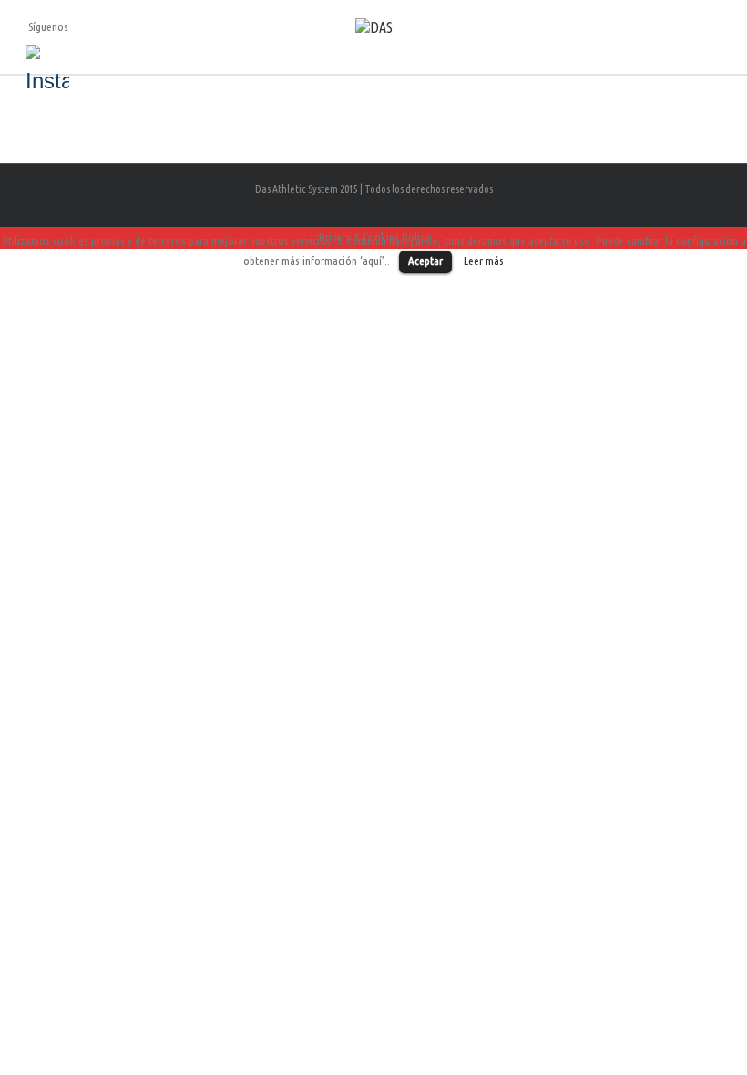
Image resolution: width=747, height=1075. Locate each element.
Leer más (484, 261)
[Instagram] (47, 66)
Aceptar (425, 260)
